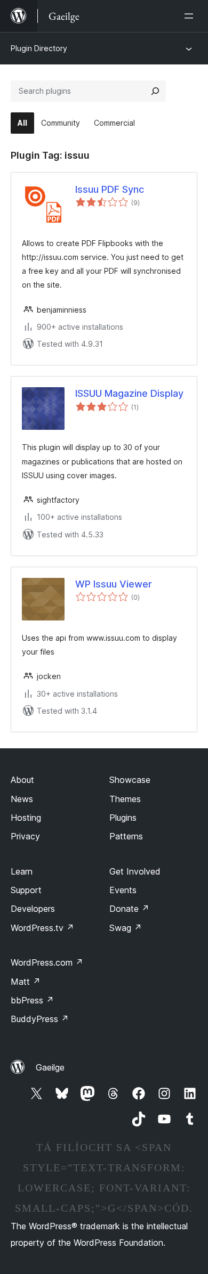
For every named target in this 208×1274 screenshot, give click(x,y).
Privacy (25, 836)
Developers (33, 908)
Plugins (123, 817)
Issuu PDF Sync (109, 189)
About (22, 779)
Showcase (129, 779)
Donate (129, 908)
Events (123, 890)
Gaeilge (50, 1067)
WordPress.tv (42, 927)
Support (26, 890)
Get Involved (135, 871)
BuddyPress (40, 1019)
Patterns (126, 836)
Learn (22, 871)
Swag (125, 927)
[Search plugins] (155, 91)
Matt (26, 981)
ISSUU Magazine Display (129, 393)
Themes (125, 799)
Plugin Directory (39, 48)
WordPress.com (47, 962)
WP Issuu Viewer (113, 584)
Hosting (26, 817)
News (22, 799)
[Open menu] (191, 16)
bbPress (32, 1000)
